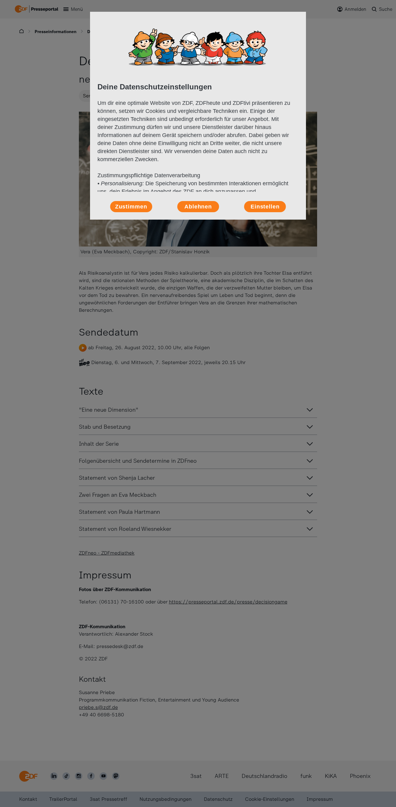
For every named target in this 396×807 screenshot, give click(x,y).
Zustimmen (131, 207)
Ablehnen (198, 207)
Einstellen (265, 207)
